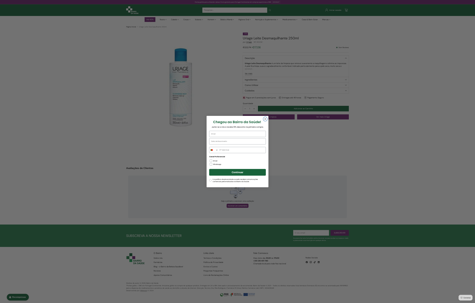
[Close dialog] (265, 119)
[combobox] (213, 150)
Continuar (237, 172)
